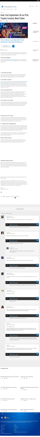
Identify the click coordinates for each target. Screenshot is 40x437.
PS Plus (11, 9)
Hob (1, 196)
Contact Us (15, 430)
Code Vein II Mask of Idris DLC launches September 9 (8, 398)
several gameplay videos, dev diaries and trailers (11, 59)
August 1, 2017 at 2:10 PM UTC (11, 217)
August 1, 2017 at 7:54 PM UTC (11, 324)
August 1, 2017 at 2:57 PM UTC (11, 274)
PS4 (6, 9)
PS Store (8, 9)
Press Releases (3, 429)
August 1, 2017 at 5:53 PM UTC (14, 225)
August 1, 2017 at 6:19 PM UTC (14, 299)
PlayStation (10, 7)
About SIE (2, 426)
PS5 (1, 9)
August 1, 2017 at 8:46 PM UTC (14, 335)
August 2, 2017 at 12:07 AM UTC (11, 346)
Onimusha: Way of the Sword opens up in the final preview (9, 387)
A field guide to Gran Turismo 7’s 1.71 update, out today (28, 398)
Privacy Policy (3, 427)
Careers (15, 429)
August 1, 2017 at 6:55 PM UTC (14, 316)
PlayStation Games (8, 196)
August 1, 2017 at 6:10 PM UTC (11, 291)
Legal (1, 430)
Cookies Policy (16, 427)
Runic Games (12, 196)
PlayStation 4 (3, 196)
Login (32, 6)
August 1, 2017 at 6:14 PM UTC (14, 248)
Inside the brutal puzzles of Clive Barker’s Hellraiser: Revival (9, 409)
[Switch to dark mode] (30, 6)
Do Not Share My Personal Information (6, 433)
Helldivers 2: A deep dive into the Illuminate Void (27, 409)
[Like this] (6, 378)
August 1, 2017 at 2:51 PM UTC (11, 233)
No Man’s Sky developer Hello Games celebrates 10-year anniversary (10, 376)
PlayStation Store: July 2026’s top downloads (26, 376)
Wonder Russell (5, 45)
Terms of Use (16, 426)
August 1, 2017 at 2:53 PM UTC (11, 258)
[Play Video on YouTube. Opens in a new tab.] (25, 37)
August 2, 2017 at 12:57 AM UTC (14, 354)
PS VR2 (4, 9)
